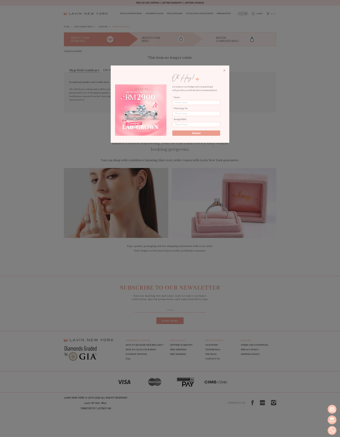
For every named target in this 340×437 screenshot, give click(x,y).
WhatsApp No (181, 108)
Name (177, 97)
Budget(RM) (180, 119)
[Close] (224, 70)
